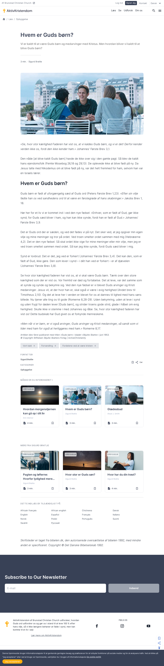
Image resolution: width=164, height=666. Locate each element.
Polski (54, 519)
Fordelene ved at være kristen (77, 345)
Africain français (28, 510)
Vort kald (27, 345)
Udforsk (128, 10)
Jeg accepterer (12, 661)
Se (119, 10)
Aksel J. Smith (113, 414)
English (24, 514)
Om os (138, 10)
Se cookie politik (94, 657)
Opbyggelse (22, 19)
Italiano (116, 514)
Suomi (116, 519)
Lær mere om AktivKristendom (46, 635)
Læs (113, 10)
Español (55, 514)
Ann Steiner (28, 418)
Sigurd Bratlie (35, 61)
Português (87, 519)
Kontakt (143, 3)
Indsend (133, 588)
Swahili (23, 523)
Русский (55, 523)
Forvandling (47, 345)
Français (86, 514)
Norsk (23, 519)
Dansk (116, 510)
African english (58, 510)
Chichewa (87, 510)
